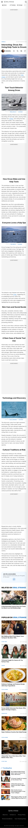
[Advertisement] (14, 25)
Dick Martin (13, 244)
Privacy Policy (21, 814)
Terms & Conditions (7, 818)
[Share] (13, 50)
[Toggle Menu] (2, 2)
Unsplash (20, 111)
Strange (20, 5)
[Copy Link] (17, 50)
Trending (13, 5)
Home (5, 5)
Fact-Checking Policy (20, 818)
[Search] (25, 1)
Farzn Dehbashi (13, 419)
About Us (5, 814)
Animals (3, 41)
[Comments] (25, 50)
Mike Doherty (13, 111)
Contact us (13, 814)
